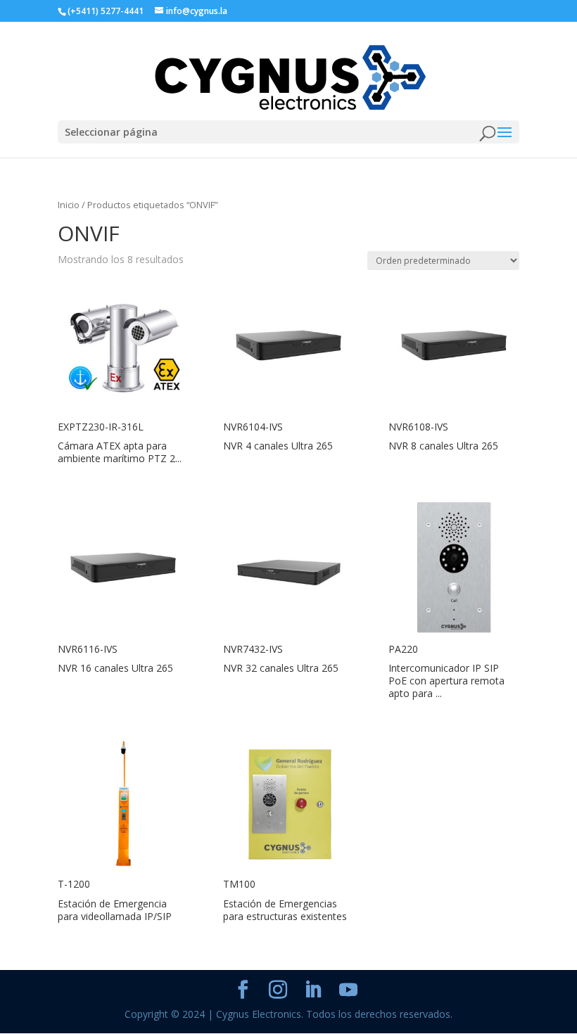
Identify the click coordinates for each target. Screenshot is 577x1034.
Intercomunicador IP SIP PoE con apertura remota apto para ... (446, 680)
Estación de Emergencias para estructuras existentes (285, 910)
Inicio (69, 204)
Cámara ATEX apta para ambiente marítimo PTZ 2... (120, 452)
